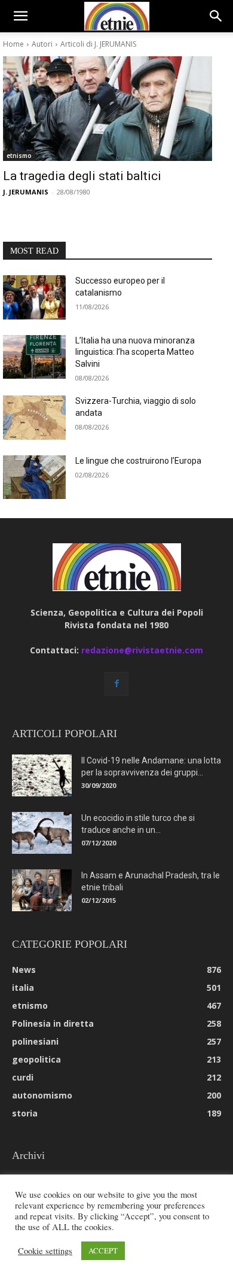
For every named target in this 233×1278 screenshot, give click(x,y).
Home (13, 44)
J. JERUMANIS (25, 191)
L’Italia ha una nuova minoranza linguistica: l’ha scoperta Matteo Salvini (135, 352)
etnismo (19, 155)
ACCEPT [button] (103, 1250)
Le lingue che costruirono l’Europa (138, 460)
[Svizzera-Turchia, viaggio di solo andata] (34, 417)
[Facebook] (116, 684)
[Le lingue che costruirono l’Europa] (34, 477)
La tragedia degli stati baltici (82, 176)
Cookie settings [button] (45, 1251)
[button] (20, 16)
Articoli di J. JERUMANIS (98, 44)
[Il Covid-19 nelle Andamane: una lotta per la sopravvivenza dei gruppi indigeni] (42, 775)
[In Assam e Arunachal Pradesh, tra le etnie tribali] (42, 890)
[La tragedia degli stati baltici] (107, 108)
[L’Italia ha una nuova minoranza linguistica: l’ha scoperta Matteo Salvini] (34, 357)
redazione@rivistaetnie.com (142, 650)
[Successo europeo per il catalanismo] (34, 297)
